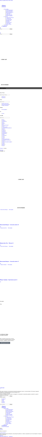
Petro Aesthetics (8, 24)
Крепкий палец (9, 22)
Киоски (3, 402)
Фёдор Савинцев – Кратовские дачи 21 (8, 279)
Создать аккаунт (3, 432)
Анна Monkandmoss (9, 10)
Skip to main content (9, 0)
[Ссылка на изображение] (19, 386)
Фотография (6, 9)
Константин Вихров (9, 411)
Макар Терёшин (9, 12)
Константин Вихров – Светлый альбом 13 (9, 261)
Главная (1, 148)
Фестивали (6, 424)
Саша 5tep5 (8, 13)
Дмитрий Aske (8, 20)
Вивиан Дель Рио (9, 410)
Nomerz (3, 401)
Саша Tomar (8, 23)
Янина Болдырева (9, 15)
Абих (3, 400)
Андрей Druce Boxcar (10, 17)
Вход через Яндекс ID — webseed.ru (6, 436)
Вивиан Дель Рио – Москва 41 (6, 243)
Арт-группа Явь (9, 19)
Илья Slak (8, 21)
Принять (1, 435)
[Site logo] (9, 27)
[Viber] (0, 33)
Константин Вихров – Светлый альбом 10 (9, 224)
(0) (0, 226)
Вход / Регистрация (5, 426)
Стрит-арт (6, 16)
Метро (3, 399)
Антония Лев (8, 18)
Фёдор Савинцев (9, 14)
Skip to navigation (3, 0)
